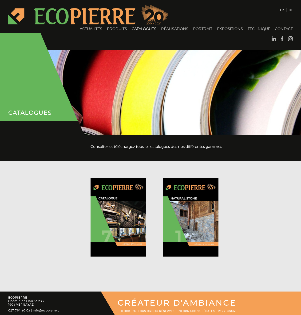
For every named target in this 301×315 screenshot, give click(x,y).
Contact (284, 29)
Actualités (91, 29)
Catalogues (144, 29)
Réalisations (174, 29)
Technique (259, 29)
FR (282, 10)
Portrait (202, 29)
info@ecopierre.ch (47, 310)
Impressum (227, 311)
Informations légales (196, 311)
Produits (117, 29)
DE (291, 10)
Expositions (230, 29)
